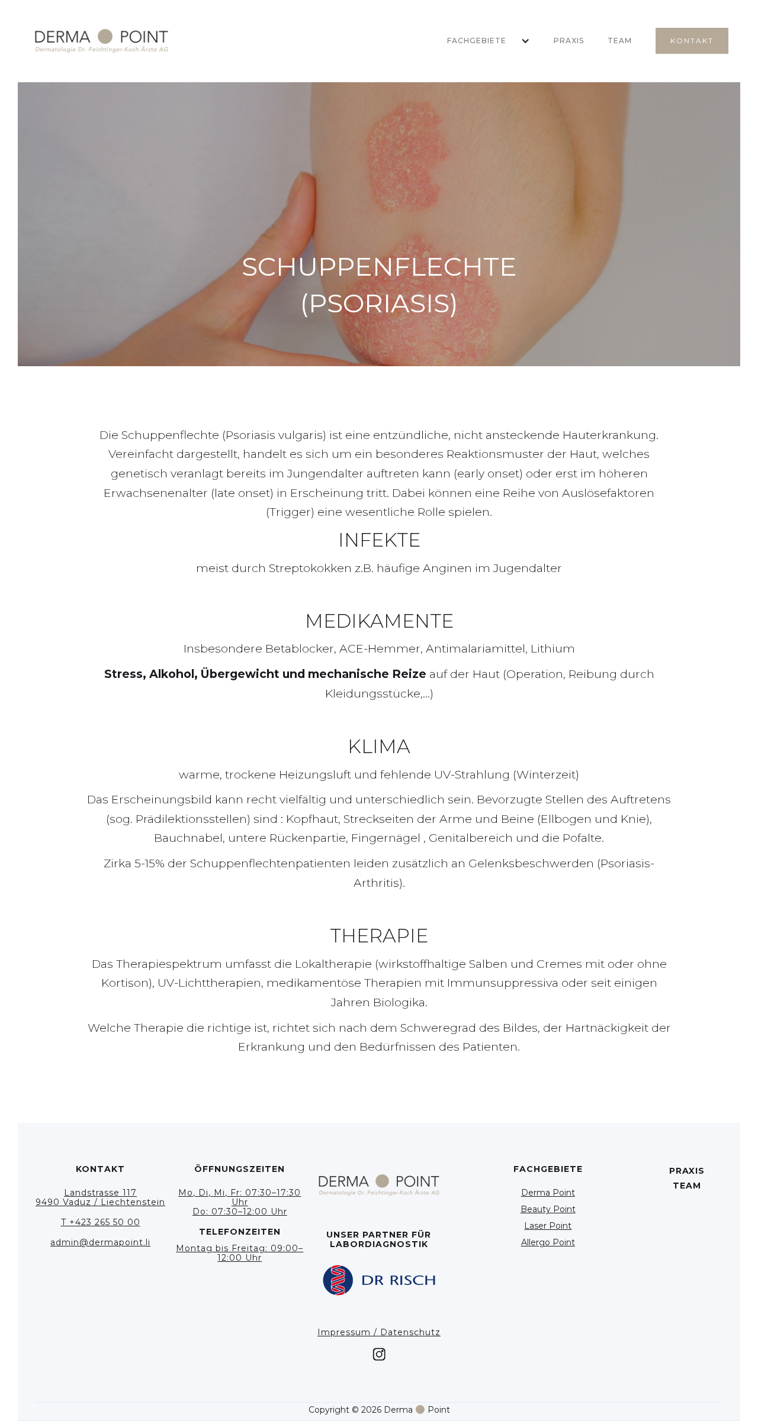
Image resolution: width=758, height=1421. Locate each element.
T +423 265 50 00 (100, 1222)
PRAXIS (569, 40)
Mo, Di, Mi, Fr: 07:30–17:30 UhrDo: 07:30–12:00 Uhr (239, 1202)
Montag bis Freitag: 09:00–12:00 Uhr (239, 1253)
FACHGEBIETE (476, 40)
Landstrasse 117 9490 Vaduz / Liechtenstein (100, 1197)
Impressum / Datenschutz (379, 1332)
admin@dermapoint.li (100, 1242)
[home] (102, 41)
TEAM (620, 40)
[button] (482, 41)
